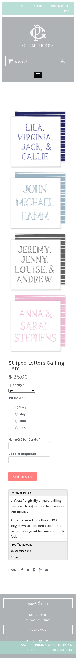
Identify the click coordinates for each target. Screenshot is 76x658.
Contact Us (60, 6)
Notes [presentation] (14, 557)
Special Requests (22, 454)
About (39, 6)
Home (22, 6)
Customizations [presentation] (21, 551)
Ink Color (15, 398)
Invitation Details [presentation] (21, 492)
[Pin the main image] (34, 570)
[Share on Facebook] (22, 570)
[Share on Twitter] (28, 570)
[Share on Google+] (40, 570)
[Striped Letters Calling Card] (38, 139)
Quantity (15, 385)
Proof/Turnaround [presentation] (22, 544)
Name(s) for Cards (23, 439)
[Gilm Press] (38, 23)
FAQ (67, 11)
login (64, 61)
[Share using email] (46, 570)
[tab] (38, 492)
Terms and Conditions (52, 645)
